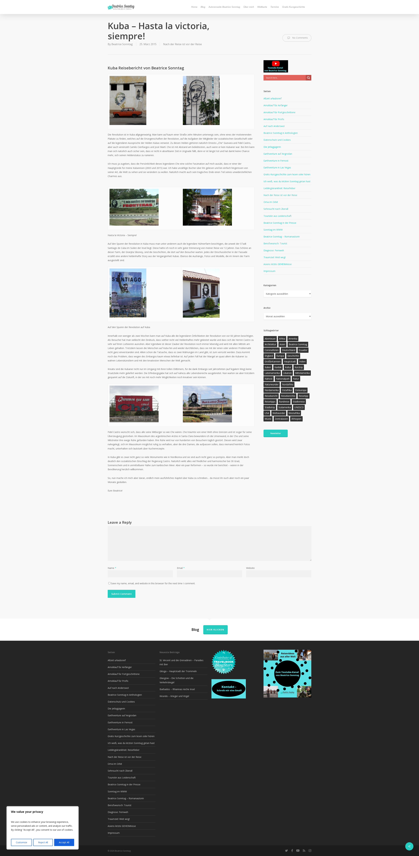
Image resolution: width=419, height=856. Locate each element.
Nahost (269, 378)
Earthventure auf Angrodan (278, 153)
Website (250, 568)
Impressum (269, 271)
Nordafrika (287, 384)
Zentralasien (281, 418)
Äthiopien (296, 418)
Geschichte (293, 355)
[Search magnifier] (308, 77)
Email (181, 568)
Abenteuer (270, 338)
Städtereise (299, 401)
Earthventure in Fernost (276, 160)
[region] (43, 827)
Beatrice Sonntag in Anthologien (281, 132)
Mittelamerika (302, 372)
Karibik (278, 367)
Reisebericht (271, 395)
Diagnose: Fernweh (274, 250)
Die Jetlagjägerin (272, 146)
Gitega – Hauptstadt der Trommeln (178, 671)
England (269, 355)
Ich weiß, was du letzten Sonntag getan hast (287, 181)
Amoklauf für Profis (274, 119)
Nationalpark (283, 378)
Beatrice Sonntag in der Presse (280, 222)
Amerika (293, 338)
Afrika (282, 338)
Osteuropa (300, 390)
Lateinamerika (272, 372)
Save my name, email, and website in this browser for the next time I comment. (153, 583)
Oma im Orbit (271, 202)
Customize (21, 842)
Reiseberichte (288, 395)
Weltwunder (279, 413)
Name (112, 568)
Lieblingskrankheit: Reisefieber (279, 188)
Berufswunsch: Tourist (275, 243)
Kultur (288, 367)
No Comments (299, 37)
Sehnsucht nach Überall (276, 208)
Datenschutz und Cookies (277, 139)
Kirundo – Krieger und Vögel (174, 696)
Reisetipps (270, 401)
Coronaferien (272, 350)
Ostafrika (287, 390)
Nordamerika (272, 390)
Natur (296, 378)
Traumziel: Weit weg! (274, 257)
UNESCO (299, 407)
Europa (280, 355)
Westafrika (294, 413)
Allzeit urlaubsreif (273, 98)
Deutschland (288, 350)
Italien (268, 367)
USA (267, 413)
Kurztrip (299, 367)
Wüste (268, 418)
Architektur (270, 344)
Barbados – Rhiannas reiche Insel (177, 689)
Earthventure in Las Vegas (277, 167)
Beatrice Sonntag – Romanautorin (282, 236)
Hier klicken (215, 629)
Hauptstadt (290, 361)
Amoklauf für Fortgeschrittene (279, 112)
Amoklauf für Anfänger (276, 105)
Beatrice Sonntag (122, 44)
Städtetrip (270, 407)
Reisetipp (303, 395)
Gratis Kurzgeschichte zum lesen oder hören (287, 174)
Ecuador (303, 350)
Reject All (43, 842)
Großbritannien (273, 361)
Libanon (287, 372)
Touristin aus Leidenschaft (277, 215)
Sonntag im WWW (273, 229)
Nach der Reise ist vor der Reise (182, 44)
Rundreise (284, 401)
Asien (282, 344)
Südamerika (284, 407)
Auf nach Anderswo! (274, 126)
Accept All (64, 842)
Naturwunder (272, 384)
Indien (302, 361)
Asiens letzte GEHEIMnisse (278, 264)
